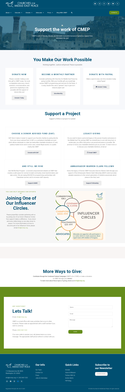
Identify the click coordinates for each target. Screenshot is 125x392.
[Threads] (104, 3)
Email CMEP (93, 152)
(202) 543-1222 (22, 330)
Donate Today (19, 98)
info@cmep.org (23, 228)
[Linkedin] (108, 3)
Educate (17, 12)
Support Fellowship (92, 183)
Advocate (39, 12)
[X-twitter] (117, 3)
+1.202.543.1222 (22, 378)
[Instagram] (99, 3)
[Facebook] (95, 3)
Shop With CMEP (62, 12)
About (8, 12)
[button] (71, 12)
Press (49, 12)
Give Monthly (58, 93)
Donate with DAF (33, 152)
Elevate (28, 12)
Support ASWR (33, 183)
